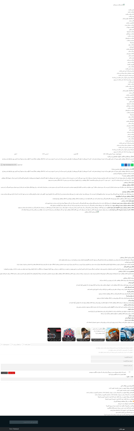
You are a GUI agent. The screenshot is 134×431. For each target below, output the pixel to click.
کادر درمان (131, 20)
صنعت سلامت (131, 36)
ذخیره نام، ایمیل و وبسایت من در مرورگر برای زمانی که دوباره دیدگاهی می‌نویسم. (107, 372)
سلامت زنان (131, 66)
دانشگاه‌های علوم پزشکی (128, 18)
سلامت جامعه (131, 12)
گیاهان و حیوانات (130, 27)
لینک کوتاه (20, 164)
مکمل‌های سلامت (130, 49)
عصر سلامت (131, 9)
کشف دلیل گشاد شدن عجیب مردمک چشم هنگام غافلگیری (120, 408)
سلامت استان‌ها (130, 31)
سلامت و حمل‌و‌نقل (129, 38)
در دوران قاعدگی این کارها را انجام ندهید (125, 412)
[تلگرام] (129, 165)
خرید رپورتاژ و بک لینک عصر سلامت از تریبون (124, 79)
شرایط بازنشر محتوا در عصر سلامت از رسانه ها (123, 77)
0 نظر (15, 154)
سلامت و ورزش (130, 53)
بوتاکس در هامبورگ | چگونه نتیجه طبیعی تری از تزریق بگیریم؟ (120, 406)
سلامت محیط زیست (129, 25)
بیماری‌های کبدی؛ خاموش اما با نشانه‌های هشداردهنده (122, 410)
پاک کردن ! (4, 372)
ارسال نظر (11, 372)
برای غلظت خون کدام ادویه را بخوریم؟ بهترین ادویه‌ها (110, 397)
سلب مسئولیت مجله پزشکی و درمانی (125, 73)
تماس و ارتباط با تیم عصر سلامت (126, 71)
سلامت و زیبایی (130, 60)
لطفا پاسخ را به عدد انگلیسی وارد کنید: (117, 374)
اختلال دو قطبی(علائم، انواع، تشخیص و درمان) (121, 156)
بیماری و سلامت (130, 40)
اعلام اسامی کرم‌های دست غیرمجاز (126, 403)
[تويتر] (122, 165)
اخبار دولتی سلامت (129, 14)
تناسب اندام (131, 55)
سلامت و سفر (131, 62)
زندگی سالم (131, 51)
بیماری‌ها (132, 42)
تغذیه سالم (131, 58)
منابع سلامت (19, 6)
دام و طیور (131, 29)
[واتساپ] (132, 165)
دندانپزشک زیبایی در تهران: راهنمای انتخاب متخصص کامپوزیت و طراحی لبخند (104, 392)
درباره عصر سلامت (129, 68)
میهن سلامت (122, 429)
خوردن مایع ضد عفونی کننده (115, 388)
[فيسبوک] (125, 165)
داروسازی (132, 47)
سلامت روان (131, 44)
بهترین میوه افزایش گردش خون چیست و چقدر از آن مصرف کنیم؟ (119, 414)
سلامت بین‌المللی (130, 33)
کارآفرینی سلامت (130, 23)
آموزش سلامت (130, 64)
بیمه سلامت (131, 16)
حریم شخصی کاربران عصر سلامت (126, 75)
